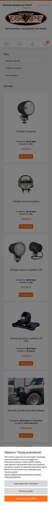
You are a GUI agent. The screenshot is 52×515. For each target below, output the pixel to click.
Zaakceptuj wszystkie (26, 498)
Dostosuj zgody (26, 491)
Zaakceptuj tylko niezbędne (26, 483)
